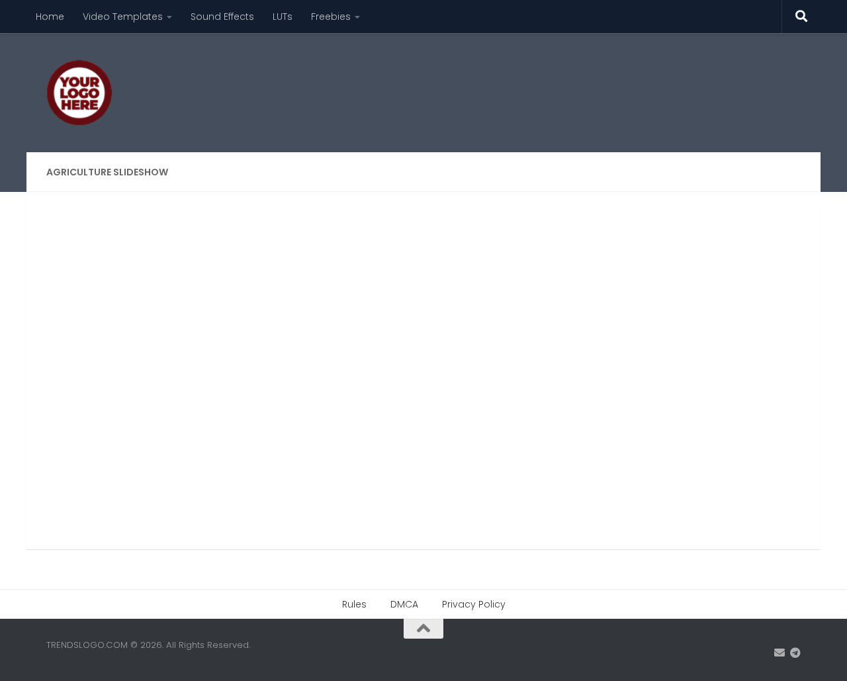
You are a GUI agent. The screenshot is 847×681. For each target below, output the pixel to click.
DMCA (404, 604)
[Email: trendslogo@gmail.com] (779, 652)
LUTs (282, 16)
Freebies (331, 16)
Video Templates (123, 16)
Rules (354, 604)
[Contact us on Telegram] (795, 652)
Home (50, 16)
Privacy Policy (474, 604)
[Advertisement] (560, 83)
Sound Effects (222, 16)
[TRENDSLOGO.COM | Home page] (79, 93)
